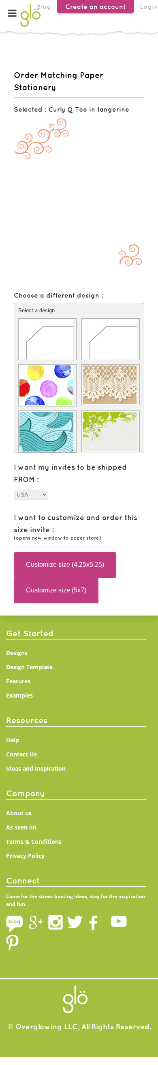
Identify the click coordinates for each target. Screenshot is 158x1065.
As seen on (21, 827)
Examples (19, 695)
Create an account (95, 6)
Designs (17, 653)
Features (18, 681)
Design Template (29, 667)
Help (12, 740)
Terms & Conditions (34, 841)
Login (149, 6)
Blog (44, 6)
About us (19, 813)
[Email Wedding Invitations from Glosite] (30, 26)
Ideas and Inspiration (36, 768)
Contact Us (21, 754)
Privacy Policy (25, 856)
